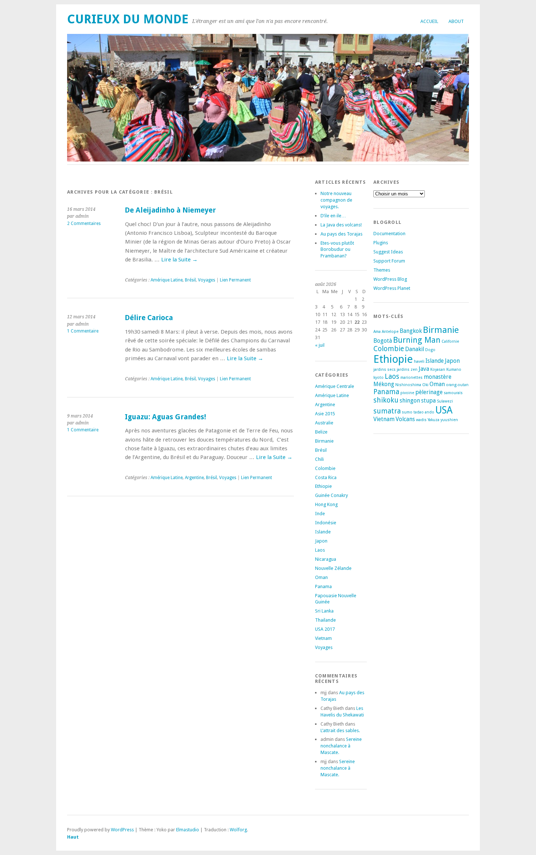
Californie (450, 341)
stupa (428, 400)
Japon (321, 541)
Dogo (430, 349)
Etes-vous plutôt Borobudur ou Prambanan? (337, 249)
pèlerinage (429, 392)
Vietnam (323, 638)
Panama (323, 586)
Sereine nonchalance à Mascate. (341, 746)
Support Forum (389, 261)
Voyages (206, 280)
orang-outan (457, 384)
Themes (381, 270)
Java (424, 368)
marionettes (411, 377)
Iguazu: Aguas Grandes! (165, 417)
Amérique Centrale (334, 386)
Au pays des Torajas (341, 234)
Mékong (383, 384)
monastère (437, 376)
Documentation (389, 233)
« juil (320, 345)
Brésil (190, 280)
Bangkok (411, 330)
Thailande (325, 620)
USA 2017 (325, 629)
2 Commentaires (84, 223)
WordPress (122, 829)
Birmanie (324, 441)
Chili (319, 459)
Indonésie (325, 522)
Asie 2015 (325, 413)
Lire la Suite (179, 259)
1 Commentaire (82, 331)
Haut (73, 837)
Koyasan (437, 369)
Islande (323, 532)
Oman (321, 577)
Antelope (390, 331)
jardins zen (407, 369)
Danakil (414, 349)
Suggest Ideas (388, 251)
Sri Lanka (324, 611)
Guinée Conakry (331, 495)
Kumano (453, 369)
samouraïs (453, 392)
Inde (320, 513)
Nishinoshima (408, 384)
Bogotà (382, 340)
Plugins (380, 242)
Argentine (194, 477)
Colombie (325, 468)
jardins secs (384, 369)
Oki (425, 384)
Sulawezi (445, 401)
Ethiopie (323, 486)
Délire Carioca (149, 318)
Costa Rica (326, 477)
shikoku (386, 400)
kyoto (378, 377)
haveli (419, 361)
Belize (321, 432)
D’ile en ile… (333, 215)
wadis (421, 419)
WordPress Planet (391, 288)
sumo (407, 412)
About (456, 21)
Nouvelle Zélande (333, 568)
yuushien (449, 419)
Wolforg (238, 829)
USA (444, 410)
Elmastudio (187, 829)
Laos (320, 550)
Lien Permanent (235, 280)
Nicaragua (325, 559)
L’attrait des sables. (340, 730)
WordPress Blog (390, 279)
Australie (324, 422)
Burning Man (416, 340)
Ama (377, 331)
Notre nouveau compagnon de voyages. (336, 200)
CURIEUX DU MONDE (128, 19)
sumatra (387, 411)
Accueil (429, 21)
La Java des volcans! (341, 225)
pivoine (407, 392)
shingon (410, 400)
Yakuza (433, 419)
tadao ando (423, 412)
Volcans (405, 419)
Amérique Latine (167, 280)
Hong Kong (326, 504)
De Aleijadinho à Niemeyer (170, 210)
